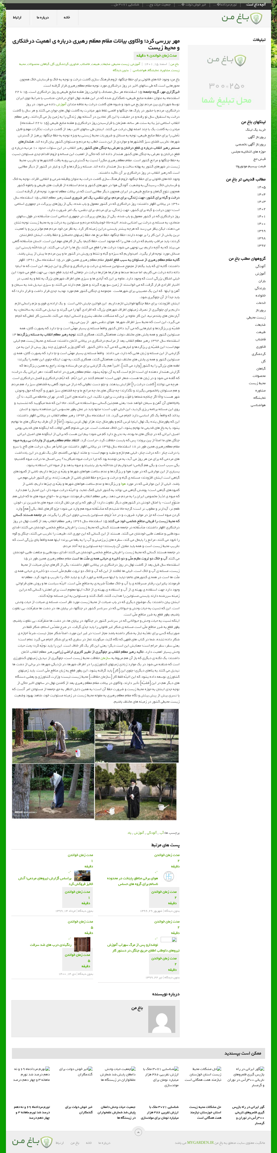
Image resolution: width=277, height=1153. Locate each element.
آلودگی (152, 833)
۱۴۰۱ (261, 216)
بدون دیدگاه (121, 70)
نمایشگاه (259, 398)
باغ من (174, 64)
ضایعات (260, 325)
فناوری (261, 347)
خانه (67, 17)
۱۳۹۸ (261, 238)
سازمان (106, 658)
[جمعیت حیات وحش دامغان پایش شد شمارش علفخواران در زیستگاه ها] (117, 1084)
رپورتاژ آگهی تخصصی (251, 144)
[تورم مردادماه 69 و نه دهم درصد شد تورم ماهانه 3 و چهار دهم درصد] (31, 1084)
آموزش (135, 64)
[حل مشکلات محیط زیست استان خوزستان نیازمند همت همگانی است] (202, 1084)
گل (52, 64)
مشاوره (165, 70)
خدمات (261, 303)
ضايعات (105, 64)
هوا (123, 484)
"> (55, 878)
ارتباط (17, 17)
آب (162, 833)
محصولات (33, 64)
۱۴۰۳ (261, 202)
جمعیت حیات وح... (158, 5)
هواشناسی (258, 405)
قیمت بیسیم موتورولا (251, 166)
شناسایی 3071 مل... (125, 5)
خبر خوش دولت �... (192, 5)
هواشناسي (139, 70)
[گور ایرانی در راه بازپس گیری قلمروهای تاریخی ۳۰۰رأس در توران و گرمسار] (245, 1084)
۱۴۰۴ (261, 194)
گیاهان (45, 64)
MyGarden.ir (200, 1143)
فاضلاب (85, 64)
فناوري (74, 64)
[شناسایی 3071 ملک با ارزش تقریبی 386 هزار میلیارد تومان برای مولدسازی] (160, 1084)
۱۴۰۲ (261, 209)
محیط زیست (257, 383)
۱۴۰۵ (261, 187)
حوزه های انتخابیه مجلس (249, 151)
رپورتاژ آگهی (257, 137)
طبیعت (95, 64)
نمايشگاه (153, 70)
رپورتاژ (261, 310)
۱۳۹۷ (261, 245)
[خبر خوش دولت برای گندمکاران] (74, 1084)
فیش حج (259, 159)
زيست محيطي (120, 64)
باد (129, 833)
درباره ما (43, 17)
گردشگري (62, 64)
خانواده (261, 295)
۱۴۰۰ (261, 223)
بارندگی (260, 288)
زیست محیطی (256, 317)
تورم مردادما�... (225, 5)
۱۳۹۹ (261, 231)
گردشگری (259, 354)
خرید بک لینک (256, 130)
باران (262, 281)
